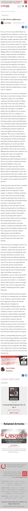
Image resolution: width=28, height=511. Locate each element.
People (14, 498)
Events (22, 496)
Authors (3, 483)
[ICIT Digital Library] (25, 2)
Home (11, 481)
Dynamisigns (21, 506)
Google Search (17, 485)
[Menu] (26, 6)
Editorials (22, 488)
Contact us (9, 485)
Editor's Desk (24, 491)
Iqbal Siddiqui (14, 445)
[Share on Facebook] (22, 27)
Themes (21, 498)
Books (16, 496)
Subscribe (9, 483)
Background (9, 493)
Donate (16, 483)
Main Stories (14, 488)
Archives (17, 481)
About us (22, 483)
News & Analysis (11, 489)
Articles (11, 496)
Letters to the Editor (19, 493)
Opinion (3, 489)
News (23, 481)
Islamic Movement (5, 491)
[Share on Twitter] (25, 27)
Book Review (15, 491)
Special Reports (21, 489)
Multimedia (8, 498)
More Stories (14, 413)
